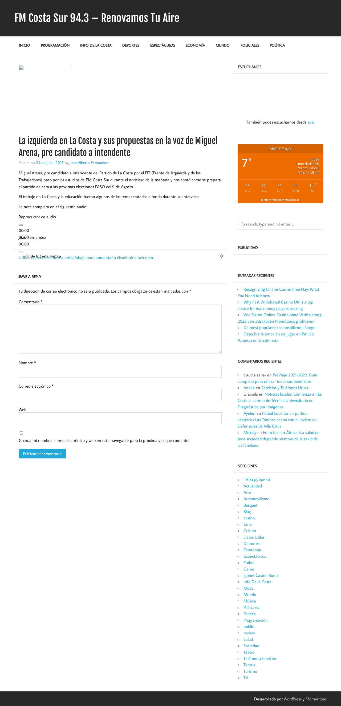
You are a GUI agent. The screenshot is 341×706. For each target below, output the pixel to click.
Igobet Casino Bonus (261, 575)
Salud (248, 639)
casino (249, 517)
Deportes (130, 45)
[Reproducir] (21, 225)
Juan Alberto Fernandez (89, 162)
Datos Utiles (254, 537)
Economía (195, 45)
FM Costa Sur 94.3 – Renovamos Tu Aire (96, 18)
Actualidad (252, 486)
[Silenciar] (21, 252)
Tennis (249, 664)
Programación (55, 45)
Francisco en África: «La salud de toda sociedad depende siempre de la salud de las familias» (278, 439)
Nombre (27, 362)
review (249, 632)
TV (245, 677)
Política (277, 45)
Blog (247, 511)
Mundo (223, 45)
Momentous (316, 698)
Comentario (30, 301)
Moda (248, 588)
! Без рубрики (256, 479)
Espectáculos (162, 45)
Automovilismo (256, 498)
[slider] (86, 257)
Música (249, 601)
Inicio (24, 45)
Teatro (248, 652)
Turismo (250, 671)
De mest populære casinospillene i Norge (279, 327)
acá (311, 122)
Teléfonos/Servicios (260, 658)
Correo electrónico (36, 386)
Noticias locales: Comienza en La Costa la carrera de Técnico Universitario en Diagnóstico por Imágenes (280, 400)
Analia (249, 387)
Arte (247, 492)
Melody (249, 432)
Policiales (250, 45)
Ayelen (249, 413)
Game (248, 569)
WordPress (293, 698)
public (248, 626)
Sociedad (251, 645)
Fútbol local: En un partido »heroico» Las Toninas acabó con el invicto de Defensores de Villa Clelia (277, 420)
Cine (247, 524)
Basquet (250, 505)
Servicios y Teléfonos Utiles (284, 387)
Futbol (248, 562)
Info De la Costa (96, 45)
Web (22, 409)
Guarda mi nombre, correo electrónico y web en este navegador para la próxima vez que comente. (104, 440)
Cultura (249, 530)
